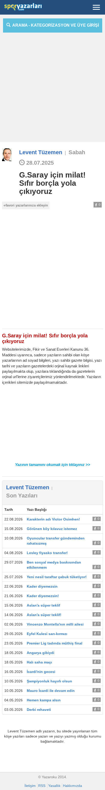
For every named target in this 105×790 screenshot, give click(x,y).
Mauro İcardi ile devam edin (51, 691)
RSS (41, 786)
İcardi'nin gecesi (41, 672)
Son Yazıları (21, 495)
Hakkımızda (72, 786)
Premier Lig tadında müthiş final (54, 643)
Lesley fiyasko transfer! (47, 553)
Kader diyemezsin (42, 586)
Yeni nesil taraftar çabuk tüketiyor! (57, 577)
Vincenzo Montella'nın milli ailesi (55, 624)
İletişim (30, 786)
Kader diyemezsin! (43, 596)
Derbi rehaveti (39, 710)
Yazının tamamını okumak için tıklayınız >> (52, 464)
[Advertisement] (52, 89)
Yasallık (54, 786)
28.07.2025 (39, 163)
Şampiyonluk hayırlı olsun (49, 681)
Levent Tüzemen (40, 152)
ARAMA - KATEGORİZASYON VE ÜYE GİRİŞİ (54, 25)
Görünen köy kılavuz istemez (52, 529)
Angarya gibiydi (40, 653)
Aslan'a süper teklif (43, 605)
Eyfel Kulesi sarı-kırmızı (47, 634)
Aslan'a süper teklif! (44, 615)
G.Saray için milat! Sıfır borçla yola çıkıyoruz (52, 183)
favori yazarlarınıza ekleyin (27, 205)
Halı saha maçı (39, 662)
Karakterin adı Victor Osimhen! (53, 519)
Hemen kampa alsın (44, 700)
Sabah (77, 152)
